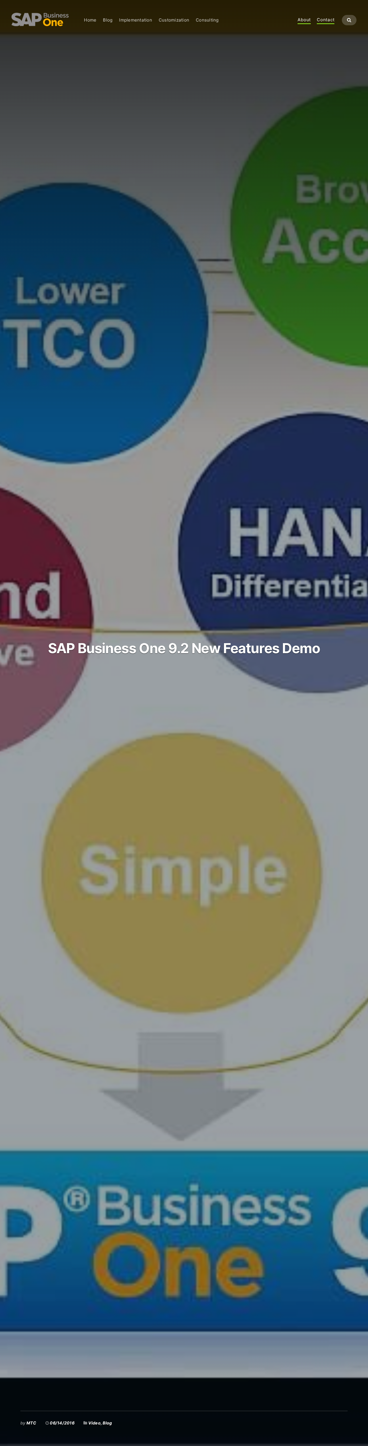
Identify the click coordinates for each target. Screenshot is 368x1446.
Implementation (135, 20)
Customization (174, 20)
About (304, 20)
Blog (107, 20)
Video (94, 1422)
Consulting (207, 20)
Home (90, 20)
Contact (325, 20)
